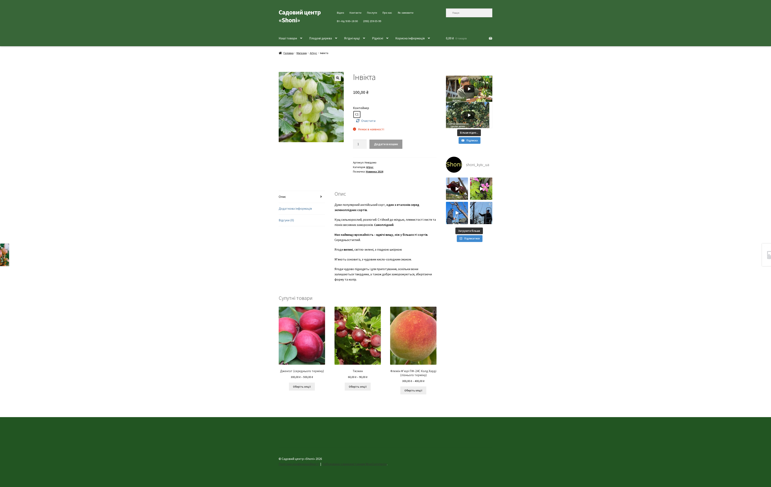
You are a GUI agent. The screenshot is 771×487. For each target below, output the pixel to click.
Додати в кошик (386, 144)
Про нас (387, 12)
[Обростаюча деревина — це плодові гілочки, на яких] (457, 213)
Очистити (368, 121)
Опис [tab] (282, 197)
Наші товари (288, 38)
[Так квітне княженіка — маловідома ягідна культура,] (481, 189)
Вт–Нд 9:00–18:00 (347, 21)
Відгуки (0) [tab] (286, 220)
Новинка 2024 (374, 171)
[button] (338, 78)
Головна (289, 53)
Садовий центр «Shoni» (300, 16)
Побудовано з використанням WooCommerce (354, 464)
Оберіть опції (302, 386)
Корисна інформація (410, 38)
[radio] (357, 114)
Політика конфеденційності (299, 464)
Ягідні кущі (352, 38)
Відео (340, 12)
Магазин (302, 53)
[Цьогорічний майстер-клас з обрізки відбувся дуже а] (481, 213)
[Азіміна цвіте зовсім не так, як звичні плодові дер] (457, 189)
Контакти (355, 12)
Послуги (372, 12)
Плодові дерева (320, 38)
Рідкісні (377, 38)
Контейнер (361, 108)
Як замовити (405, 12)
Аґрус (313, 53)
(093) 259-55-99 (372, 21)
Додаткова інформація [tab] (295, 208)
